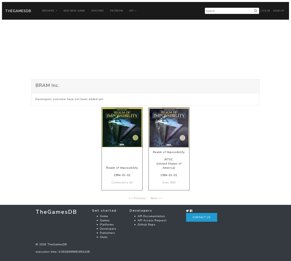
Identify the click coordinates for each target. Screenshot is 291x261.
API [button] (132, 10)
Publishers (107, 233)
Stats (104, 237)
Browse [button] (48, 10)
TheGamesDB (18, 11)
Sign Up (278, 10)
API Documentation (151, 216)
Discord (97, 10)
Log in (265, 10)
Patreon (116, 10)
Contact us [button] (202, 217)
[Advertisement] (145, 49)
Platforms (107, 224)
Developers (108, 229)
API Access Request (152, 220)
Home (104, 216)
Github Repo (146, 224)
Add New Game (74, 10)
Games (105, 220)
